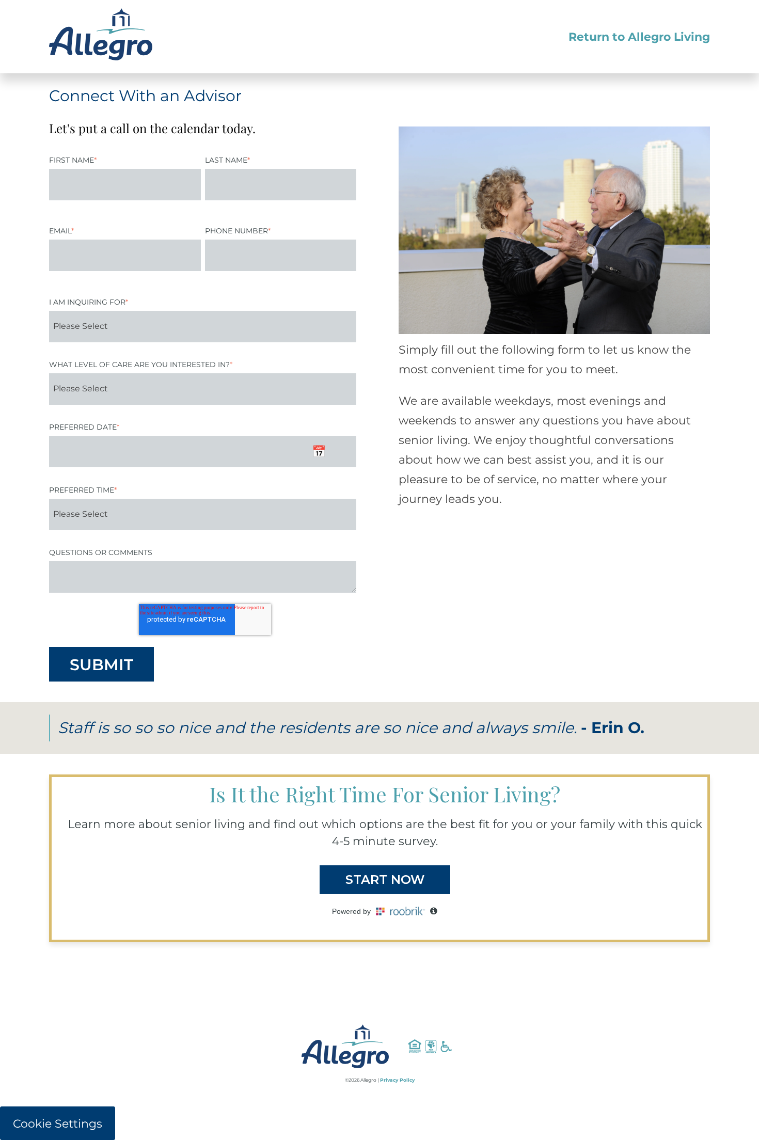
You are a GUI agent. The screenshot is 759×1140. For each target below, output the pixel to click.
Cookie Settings (57, 1124)
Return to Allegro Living (639, 37)
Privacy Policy (397, 1080)
